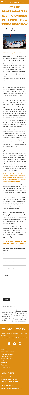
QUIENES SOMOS (5, 364)
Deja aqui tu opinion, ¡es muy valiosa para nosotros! (14, 249)
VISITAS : (5, 367)
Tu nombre (6, 254)
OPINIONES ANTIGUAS (7, 354)
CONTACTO (4, 365)
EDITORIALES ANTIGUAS (7, 351)
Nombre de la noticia (8, 268)
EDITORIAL (4, 349)
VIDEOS (3, 360)
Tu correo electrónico (8, 261)
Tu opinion (5, 275)
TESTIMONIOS (4, 362)
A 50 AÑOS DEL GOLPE (6, 356)
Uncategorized (11, 306)
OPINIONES (4, 353)
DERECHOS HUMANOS (7, 358)
